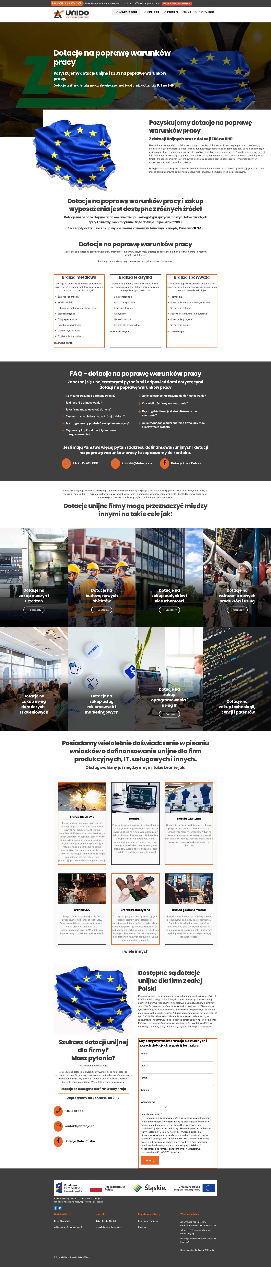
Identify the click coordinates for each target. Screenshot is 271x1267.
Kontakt (187, 11)
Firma (144, 1077)
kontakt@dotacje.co (112, 1227)
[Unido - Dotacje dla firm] (71, 17)
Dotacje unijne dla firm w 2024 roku (197, 1250)
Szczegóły (35, 610)
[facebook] (55, 1208)
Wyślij (150, 1160)
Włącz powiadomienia (176, 3)
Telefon (145, 1090)
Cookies (142, 1227)
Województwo (148, 1102)
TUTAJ (198, 228)
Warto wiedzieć (206, 11)
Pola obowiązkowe (151, 1114)
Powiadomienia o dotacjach (67, 3)
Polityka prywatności (148, 1221)
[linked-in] (60, 1208)
